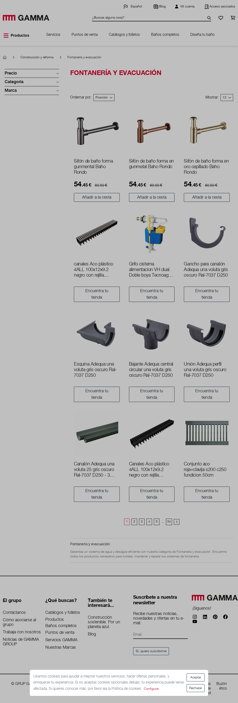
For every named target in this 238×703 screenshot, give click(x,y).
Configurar (151, 688)
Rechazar (195, 688)
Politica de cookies (127, 689)
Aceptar (195, 677)
